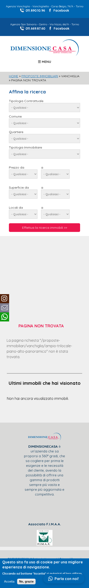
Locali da (16, 207)
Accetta (9, 581)
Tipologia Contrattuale (26, 101)
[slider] (44, 194)
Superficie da (19, 187)
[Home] (44, 54)
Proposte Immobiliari (39, 76)
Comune (15, 116)
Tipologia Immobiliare (25, 147)
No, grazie (26, 581)
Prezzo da (16, 167)
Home (13, 76)
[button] (63, 578)
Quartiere (16, 132)
